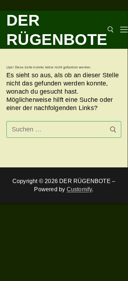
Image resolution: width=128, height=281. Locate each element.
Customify (79, 189)
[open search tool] (110, 29)
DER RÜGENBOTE (56, 29)
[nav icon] (124, 29)
